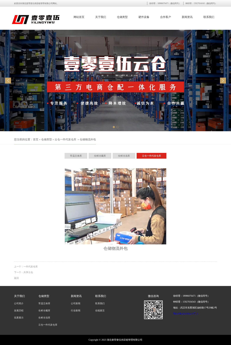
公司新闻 (75, 303)
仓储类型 (122, 17)
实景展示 (19, 317)
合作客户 (165, 17)
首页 (35, 139)
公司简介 (19, 303)
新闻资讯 (187, 17)
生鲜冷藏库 (44, 310)
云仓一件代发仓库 (65, 139)
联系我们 (208, 17)
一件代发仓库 (31, 266)
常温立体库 (44, 303)
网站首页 (79, 17)
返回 (16, 278)
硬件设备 (143, 17)
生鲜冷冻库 (44, 317)
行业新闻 (75, 310)
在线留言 (100, 310)
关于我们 (100, 17)
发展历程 (19, 310)
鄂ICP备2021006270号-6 (185, 313)
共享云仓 (28, 272)
